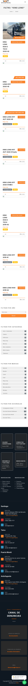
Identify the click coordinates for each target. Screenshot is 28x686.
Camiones (5, 484)
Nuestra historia (20, 483)
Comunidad (19, 486)
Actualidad (19, 484)
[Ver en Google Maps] (12, 515)
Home (11, 11)
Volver (16, 11)
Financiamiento (20, 488)
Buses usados (6, 483)
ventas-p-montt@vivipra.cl (12, 571)
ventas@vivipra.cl (9, 525)
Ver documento (13, 635)
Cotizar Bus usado (17, 42)
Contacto (4, 491)
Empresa (18, 481)
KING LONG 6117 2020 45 (7, 84)
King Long (5, 53)
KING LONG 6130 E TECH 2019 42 (6, 220)
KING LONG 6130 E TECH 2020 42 (6, 46)
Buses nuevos (6, 481)
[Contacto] (24, 682)
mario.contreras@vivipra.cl (12, 594)
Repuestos (5, 490)
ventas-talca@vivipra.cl (11, 547)
